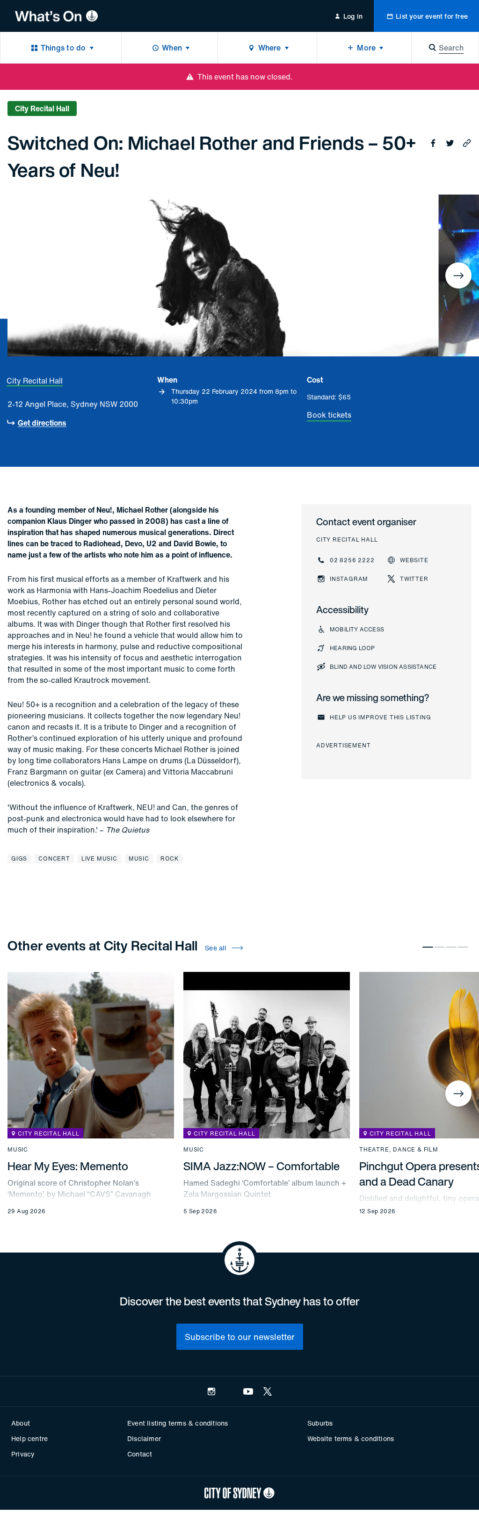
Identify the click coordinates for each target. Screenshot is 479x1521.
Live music (99, 858)
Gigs (19, 858)
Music (139, 858)
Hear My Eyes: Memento (67, 1166)
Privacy (23, 1454)
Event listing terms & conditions (177, 1423)
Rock (169, 858)
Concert (54, 858)
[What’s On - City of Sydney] (56, 16)
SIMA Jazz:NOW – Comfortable (261, 1166)
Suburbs (320, 1423)
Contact (139, 1454)
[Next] (458, 275)
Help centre (29, 1438)
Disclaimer (144, 1438)
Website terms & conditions (350, 1438)
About (20, 1423)
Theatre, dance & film (398, 1149)
